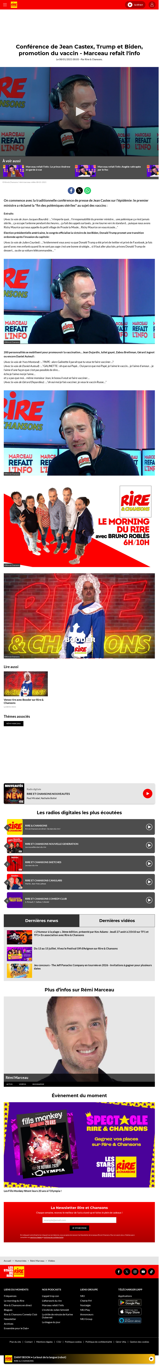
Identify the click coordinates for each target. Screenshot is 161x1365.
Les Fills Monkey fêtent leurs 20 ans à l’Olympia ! (33, 1191)
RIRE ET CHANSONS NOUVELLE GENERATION (51, 843)
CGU (58, 1341)
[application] (79, 112)
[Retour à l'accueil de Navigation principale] (14, 5)
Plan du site (15, 1341)
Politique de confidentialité (99, 1341)
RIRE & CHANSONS (36, 825)
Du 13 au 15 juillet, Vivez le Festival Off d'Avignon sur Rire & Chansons (76, 948)
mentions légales (36, 1237)
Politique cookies (73, 1341)
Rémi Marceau (17, 1077)
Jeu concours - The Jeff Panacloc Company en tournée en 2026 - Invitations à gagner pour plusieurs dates (93, 966)
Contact (29, 1341)
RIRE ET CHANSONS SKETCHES (43, 862)
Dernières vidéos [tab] (117, 920)
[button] (79, 111)
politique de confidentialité (53, 1237)
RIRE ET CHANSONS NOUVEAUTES (48, 793)
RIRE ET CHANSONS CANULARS (43, 880)
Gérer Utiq (121, 1341)
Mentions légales (44, 1341)
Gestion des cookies (139, 1341)
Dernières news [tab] (41, 920)
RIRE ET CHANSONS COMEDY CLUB (46, 898)
